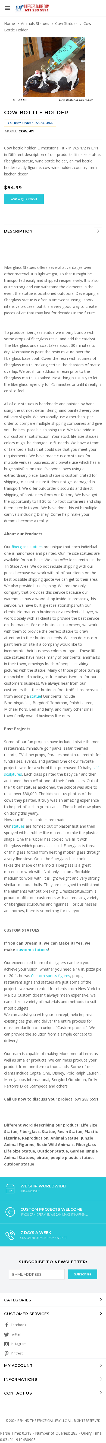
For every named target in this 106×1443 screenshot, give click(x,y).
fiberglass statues (27, 546)
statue (35, 696)
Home (9, 23)
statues (19, 826)
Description (18, 231)
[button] (97, 42)
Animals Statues (35, 23)
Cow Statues (66, 23)
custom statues (32, 949)
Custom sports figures (50, 975)
